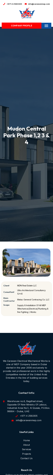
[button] (46, 26)
